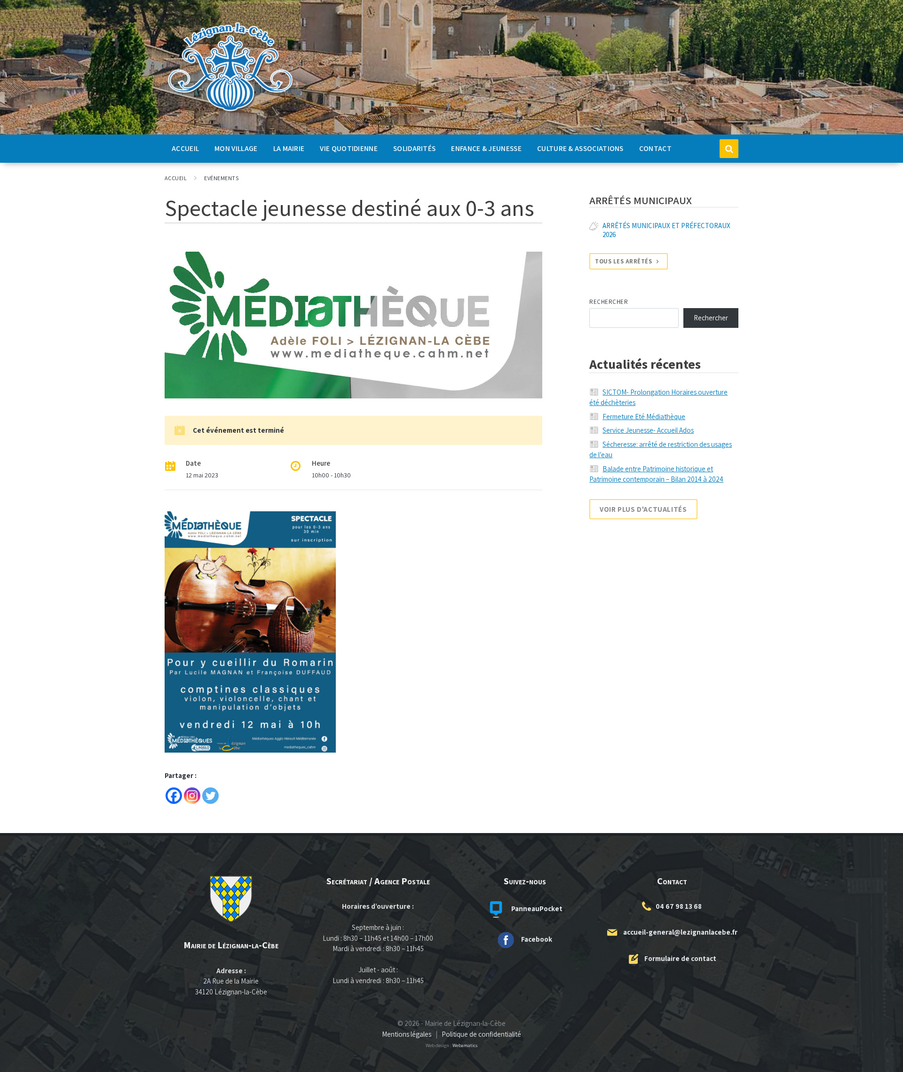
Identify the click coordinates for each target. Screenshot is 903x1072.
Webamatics (464, 1045)
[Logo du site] (230, 111)
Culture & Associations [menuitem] (580, 148)
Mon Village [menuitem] (235, 148)
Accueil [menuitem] (185, 148)
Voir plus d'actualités (643, 509)
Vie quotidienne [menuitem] (349, 148)
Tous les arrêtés (623, 261)
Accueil (176, 178)
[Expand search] (729, 148)
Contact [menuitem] (655, 148)
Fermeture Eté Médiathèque (643, 416)
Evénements (221, 178)
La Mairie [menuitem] (289, 148)
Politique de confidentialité (481, 1034)
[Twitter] (210, 795)
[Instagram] (192, 795)
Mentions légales (406, 1034)
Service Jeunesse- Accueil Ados (648, 430)
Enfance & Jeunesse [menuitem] (486, 148)
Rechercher (608, 302)
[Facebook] (174, 795)
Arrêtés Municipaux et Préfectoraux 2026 (666, 230)
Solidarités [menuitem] (414, 148)
